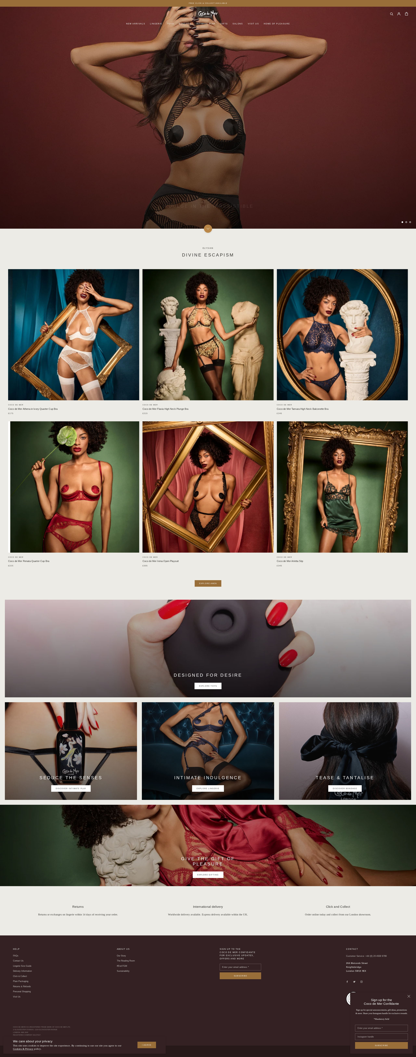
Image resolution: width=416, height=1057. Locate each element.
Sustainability (123, 971)
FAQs (15, 955)
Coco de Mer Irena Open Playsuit (161, 561)
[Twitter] (354, 981)
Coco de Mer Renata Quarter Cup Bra (28, 561)
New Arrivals (135, 24)
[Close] (408, 996)
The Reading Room (126, 961)
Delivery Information (22, 971)
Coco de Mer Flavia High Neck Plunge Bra (165, 409)
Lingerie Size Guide (22, 966)
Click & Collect (20, 976)
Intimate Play (205, 24)
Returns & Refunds (22, 986)
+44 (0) (369, 956)
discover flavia (208, 214)
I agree (146, 1045)
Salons (238, 24)
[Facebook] (347, 981)
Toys (170, 24)
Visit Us (253, 24)
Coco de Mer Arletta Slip (290, 561)
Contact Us (18, 961)
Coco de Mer (15, 405)
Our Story (121, 955)
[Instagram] (361, 981)
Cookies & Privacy (23, 1049)
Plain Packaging (20, 981)
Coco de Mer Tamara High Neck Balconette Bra (302, 409)
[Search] (391, 13)
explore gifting (208, 875)
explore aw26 (208, 583)
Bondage (185, 24)
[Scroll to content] (208, 228)
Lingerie (156, 24)
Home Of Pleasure (277, 24)
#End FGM (122, 966)
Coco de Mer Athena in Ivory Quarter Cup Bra (33, 409)
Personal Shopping (22, 991)
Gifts (224, 24)
